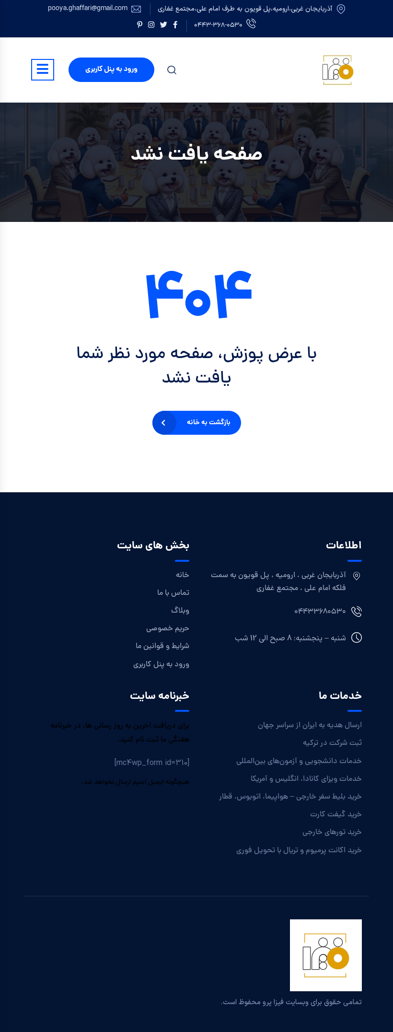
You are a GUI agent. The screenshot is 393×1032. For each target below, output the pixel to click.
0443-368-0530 (218, 26)
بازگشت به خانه (209, 422)
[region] (124, 963)
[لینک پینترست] (139, 26)
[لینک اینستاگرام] (151, 26)
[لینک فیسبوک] (175, 26)
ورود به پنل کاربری (111, 69)
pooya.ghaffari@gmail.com (87, 9)
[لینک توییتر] (163, 26)
